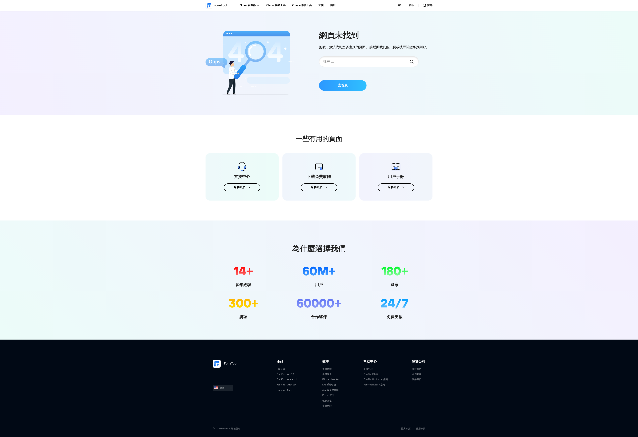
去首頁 (343, 85)
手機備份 (327, 374)
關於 (333, 5)
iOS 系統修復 (329, 385)
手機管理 (327, 406)
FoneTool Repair (285, 390)
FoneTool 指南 (371, 374)
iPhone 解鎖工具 (276, 5)
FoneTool (230, 363)
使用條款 (420, 429)
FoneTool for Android (287, 379)
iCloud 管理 (328, 395)
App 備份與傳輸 (330, 390)
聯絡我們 (416, 379)
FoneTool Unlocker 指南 (376, 379)
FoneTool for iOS (285, 374)
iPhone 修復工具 (302, 5)
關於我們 (416, 369)
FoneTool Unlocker (286, 385)
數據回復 (327, 401)
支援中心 (368, 369)
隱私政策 (406, 429)
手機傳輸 (327, 369)
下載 (398, 5)
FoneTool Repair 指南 (374, 385)
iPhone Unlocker (330, 379)
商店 (411, 5)
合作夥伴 (416, 374)
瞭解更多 (240, 187)
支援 (321, 5)
